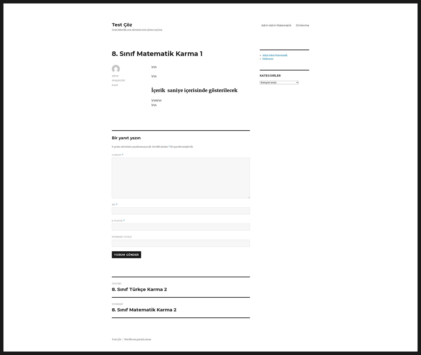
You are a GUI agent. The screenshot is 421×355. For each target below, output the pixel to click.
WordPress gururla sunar (137, 339)
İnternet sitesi (122, 236)
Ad (115, 204)
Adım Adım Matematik (276, 25)
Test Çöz (122, 24)
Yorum (117, 154)
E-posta (118, 220)
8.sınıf (115, 85)
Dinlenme (302, 25)
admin (115, 75)
